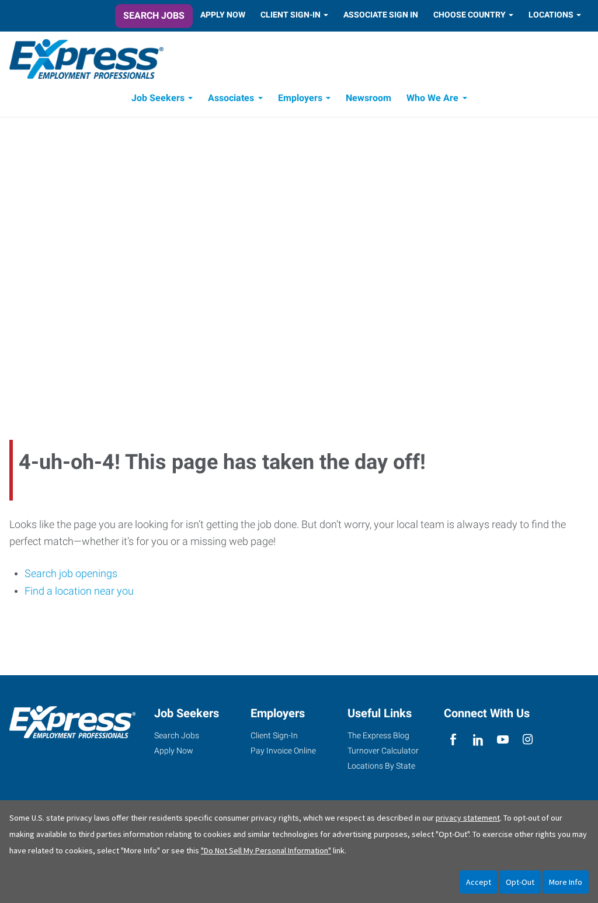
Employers (300, 97)
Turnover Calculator (383, 750)
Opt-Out (520, 882)
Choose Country (469, 14)
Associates (231, 97)
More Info (565, 882)
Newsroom (368, 97)
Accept (478, 882)
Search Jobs (154, 15)
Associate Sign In (380, 14)
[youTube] (503, 739)
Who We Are (432, 97)
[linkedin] (478, 739)
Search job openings (71, 573)
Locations (551, 14)
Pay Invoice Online (283, 750)
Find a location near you (79, 591)
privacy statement (468, 817)
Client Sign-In (290, 14)
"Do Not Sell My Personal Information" (266, 850)
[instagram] (527, 739)
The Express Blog (378, 735)
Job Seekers (158, 97)
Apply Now (222, 14)
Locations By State (381, 765)
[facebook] (453, 739)
